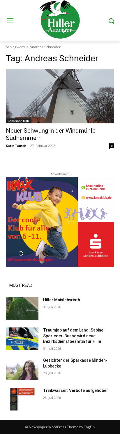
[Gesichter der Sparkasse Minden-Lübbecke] (22, 369)
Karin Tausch (16, 145)
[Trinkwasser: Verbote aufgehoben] (22, 399)
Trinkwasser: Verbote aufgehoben (76, 390)
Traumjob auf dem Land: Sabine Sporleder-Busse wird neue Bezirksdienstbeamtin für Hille (73, 336)
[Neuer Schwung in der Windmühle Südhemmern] (60, 96)
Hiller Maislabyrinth (61, 300)
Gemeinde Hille (19, 121)
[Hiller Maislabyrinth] (22, 308)
